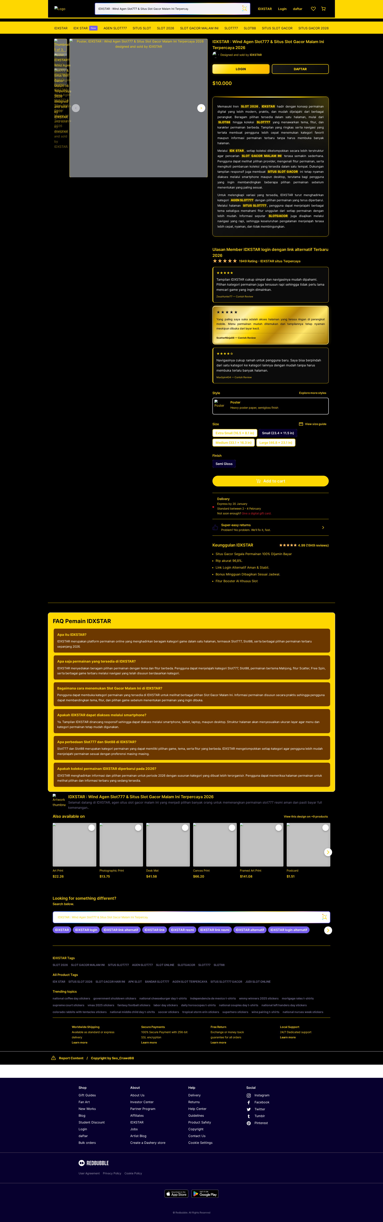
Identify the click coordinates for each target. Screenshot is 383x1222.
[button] (60, 45)
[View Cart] (324, 9)
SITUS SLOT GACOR (277, 28)
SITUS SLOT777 (255, 205)
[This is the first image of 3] (76, 108)
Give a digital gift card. (256, 513)
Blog (82, 1115)
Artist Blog (138, 1136)
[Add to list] (91, 828)
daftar (83, 1136)
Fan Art (84, 1102)
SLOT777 (231, 28)
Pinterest (261, 1123)
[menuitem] (60, 28)
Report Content (71, 1058)
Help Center (197, 1109)
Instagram (262, 1095)
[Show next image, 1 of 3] (201, 108)
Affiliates (137, 1115)
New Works (87, 1109)
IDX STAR (84, 28)
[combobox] (172, 8)
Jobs (134, 1129)
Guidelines (196, 1115)
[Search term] (244, 9)
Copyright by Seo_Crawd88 (112, 1058)
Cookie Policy (133, 1173)
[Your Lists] (313, 9)
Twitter (260, 1109)
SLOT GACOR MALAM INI (199, 28)
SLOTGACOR (278, 216)
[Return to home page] (72, 8)
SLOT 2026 (165, 28)
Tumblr (260, 1116)
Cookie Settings (200, 1142)
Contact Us (196, 1136)
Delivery (194, 1095)
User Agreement (89, 1173)
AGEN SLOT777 (115, 28)
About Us (137, 1095)
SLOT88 (250, 28)
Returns (194, 1102)
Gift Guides (87, 1095)
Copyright (195, 1129)
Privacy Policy (112, 1173)
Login (83, 1129)
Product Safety (199, 1122)
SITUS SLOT (142, 28)
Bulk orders (87, 1143)
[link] (62, 929)
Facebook (262, 1102)
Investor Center (142, 1102)
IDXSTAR (60, 28)
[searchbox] (191, 917)
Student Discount (92, 1122)
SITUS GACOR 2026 (313, 28)
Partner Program (142, 1109)
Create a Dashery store (147, 1143)
